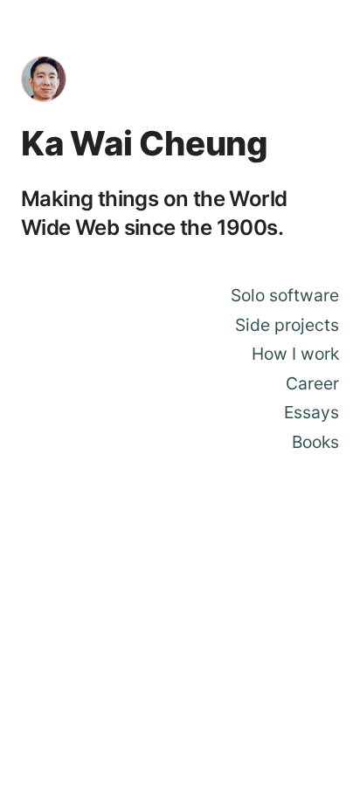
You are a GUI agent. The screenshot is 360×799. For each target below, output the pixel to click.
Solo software (285, 295)
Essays (311, 412)
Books (315, 441)
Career (312, 383)
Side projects (287, 324)
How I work (295, 353)
